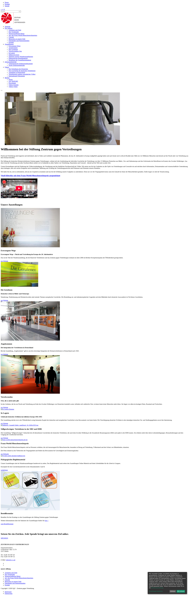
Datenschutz (8, 593)
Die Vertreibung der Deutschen (18, 69)
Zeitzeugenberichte (11, 62)
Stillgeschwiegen (14, 55)
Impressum (8, 592)
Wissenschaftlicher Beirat (16, 33)
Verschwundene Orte (15, 51)
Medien (7, 78)
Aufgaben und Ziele (15, 30)
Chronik (11, 37)
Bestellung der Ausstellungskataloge (20, 60)
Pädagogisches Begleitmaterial (18, 58)
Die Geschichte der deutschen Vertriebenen (22, 71)
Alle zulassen (180, 591)
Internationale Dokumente (17, 76)
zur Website (4, 261)
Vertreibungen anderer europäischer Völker (22, 74)
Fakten (7, 67)
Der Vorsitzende (14, 32)
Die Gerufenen (13, 49)
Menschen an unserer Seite (17, 39)
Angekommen (13, 48)
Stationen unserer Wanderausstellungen (21, 56)
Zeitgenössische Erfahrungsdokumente (21, 63)
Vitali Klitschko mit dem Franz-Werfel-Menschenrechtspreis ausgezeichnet (30, 176)
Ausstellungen (9, 44)
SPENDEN (4, 538)
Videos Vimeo (13, 86)
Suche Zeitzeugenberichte (17, 65)
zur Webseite (5, 454)
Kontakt (7, 4)
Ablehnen (172, 591)
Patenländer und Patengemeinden (19, 41)
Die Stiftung (8, 28)
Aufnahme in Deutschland (17, 72)
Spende (7, 6)
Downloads (12, 83)
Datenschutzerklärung (157, 588)
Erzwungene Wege (14, 46)
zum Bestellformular (7, 524)
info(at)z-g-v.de (10, 560)
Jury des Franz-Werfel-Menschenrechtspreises (23, 35)
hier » (46, 520)
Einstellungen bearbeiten (156, 591)
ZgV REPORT (13, 81)
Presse (7, 2)
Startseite (7, 26)
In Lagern (12, 53)
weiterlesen (4, 470)
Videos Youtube (14, 85)
